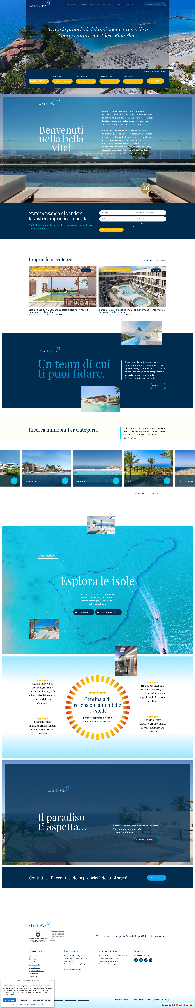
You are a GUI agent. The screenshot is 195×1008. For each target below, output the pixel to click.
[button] (51, 981)
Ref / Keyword (129, 76)
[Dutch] (166, 1005)
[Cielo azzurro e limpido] (39, 4)
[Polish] (187, 1005)
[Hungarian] (180, 1005)
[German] (177, 1005)
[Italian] (184, 1005)
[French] (173, 1005)
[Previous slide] (135, 493)
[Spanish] (191, 1005)
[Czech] (163, 1005)
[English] (170, 1005)
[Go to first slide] (157, 493)
